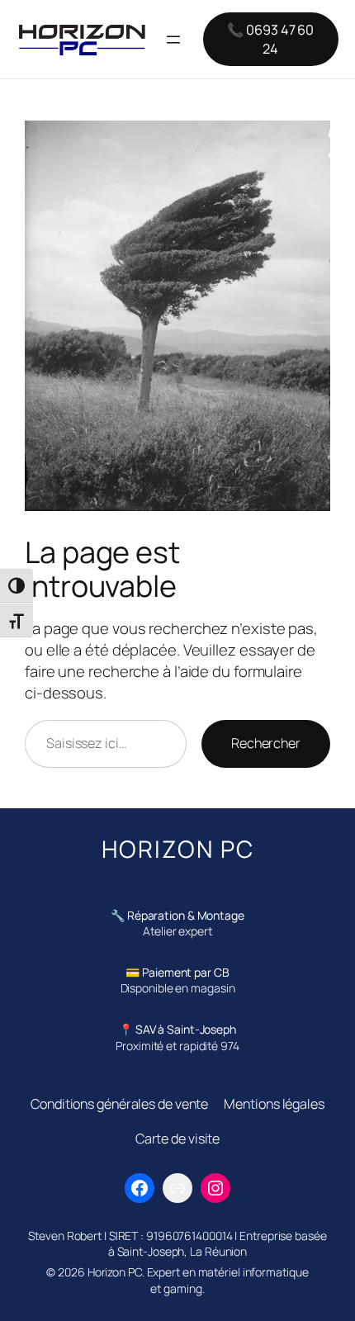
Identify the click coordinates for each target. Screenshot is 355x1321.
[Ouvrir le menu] (173, 40)
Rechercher (266, 743)
